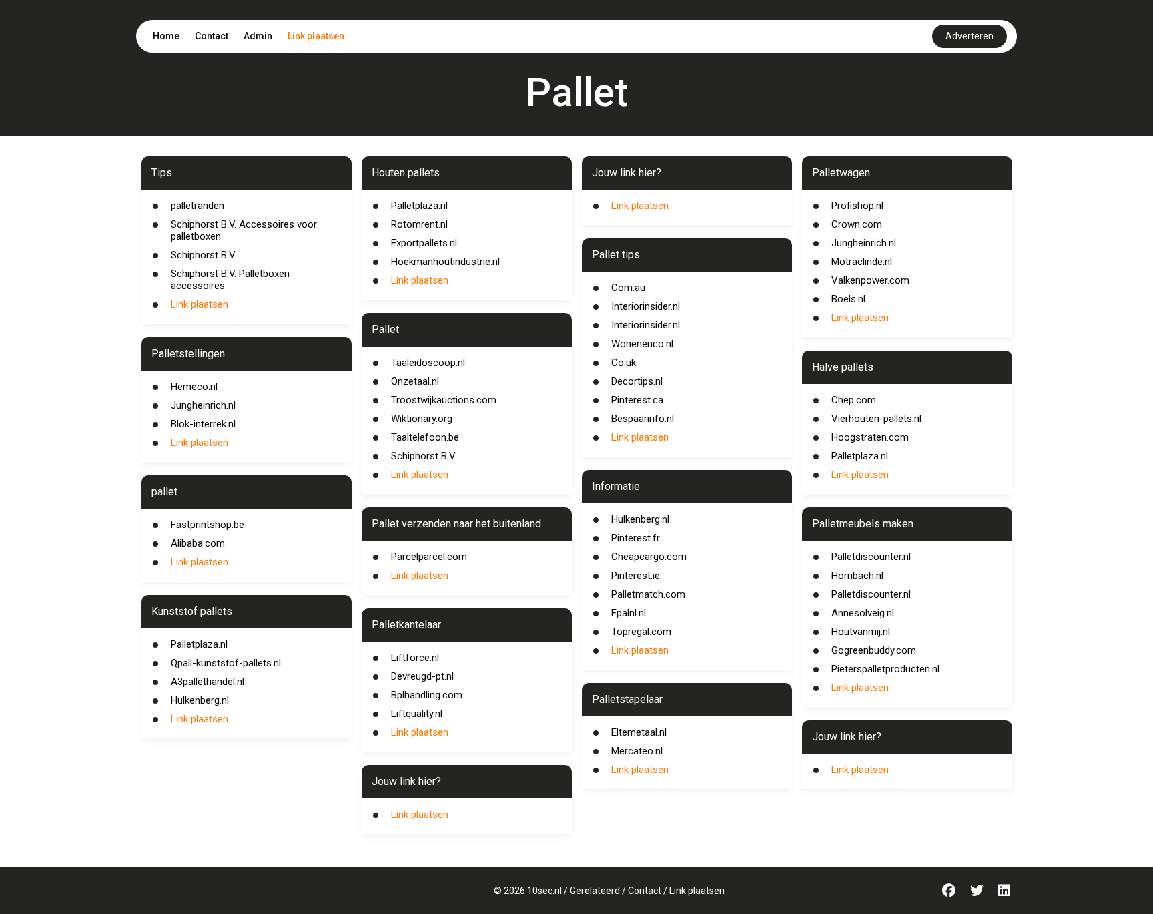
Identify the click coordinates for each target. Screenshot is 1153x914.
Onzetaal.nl (415, 381)
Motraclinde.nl (861, 262)
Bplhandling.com (426, 695)
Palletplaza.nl (199, 644)
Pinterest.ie (635, 575)
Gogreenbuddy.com (873, 650)
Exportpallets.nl (424, 243)
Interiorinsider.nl (645, 306)
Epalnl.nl (628, 613)
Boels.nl (848, 299)
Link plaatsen (316, 36)
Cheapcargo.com (649, 557)
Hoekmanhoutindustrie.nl (445, 262)
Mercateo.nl (637, 751)
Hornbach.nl (857, 575)
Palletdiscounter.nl (871, 557)
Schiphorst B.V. (203, 255)
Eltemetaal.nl (639, 732)
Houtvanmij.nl (860, 632)
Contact (211, 36)
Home (166, 36)
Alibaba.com (198, 543)
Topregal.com (641, 632)
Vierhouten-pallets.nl (876, 419)
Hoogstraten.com (870, 437)
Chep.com (853, 400)
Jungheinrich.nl (203, 405)
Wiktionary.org (421, 419)
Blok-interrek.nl (203, 424)
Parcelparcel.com (429, 557)
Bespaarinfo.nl (642, 419)
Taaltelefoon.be (425, 437)
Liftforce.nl (415, 658)
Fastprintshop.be (207, 525)
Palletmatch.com (648, 594)
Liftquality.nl (416, 714)
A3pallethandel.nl (207, 682)
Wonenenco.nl (642, 344)
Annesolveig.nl (862, 613)
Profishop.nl (857, 206)
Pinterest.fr (635, 538)
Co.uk (623, 363)
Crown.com (856, 224)
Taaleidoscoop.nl (428, 363)
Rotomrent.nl (419, 224)
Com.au (628, 288)
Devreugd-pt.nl (422, 676)
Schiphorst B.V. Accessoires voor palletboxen (244, 230)
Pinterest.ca (637, 400)
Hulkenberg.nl (200, 700)
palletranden (197, 206)
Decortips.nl (637, 381)
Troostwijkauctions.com (443, 400)
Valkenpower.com (870, 280)
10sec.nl (544, 890)
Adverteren (969, 36)
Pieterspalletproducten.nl (885, 669)
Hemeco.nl (194, 387)
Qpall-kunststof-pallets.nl (226, 663)
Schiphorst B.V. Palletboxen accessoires (230, 280)
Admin (258, 36)
